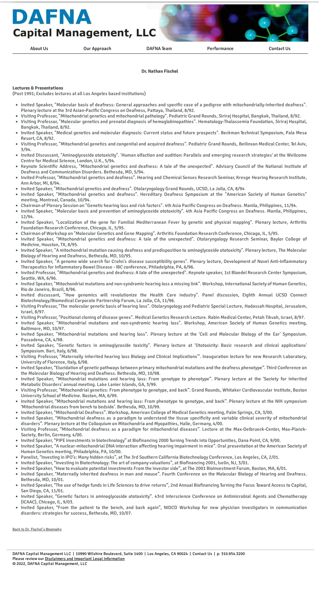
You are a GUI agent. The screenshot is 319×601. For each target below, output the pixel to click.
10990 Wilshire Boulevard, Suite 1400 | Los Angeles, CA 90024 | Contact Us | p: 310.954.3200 (160, 553)
